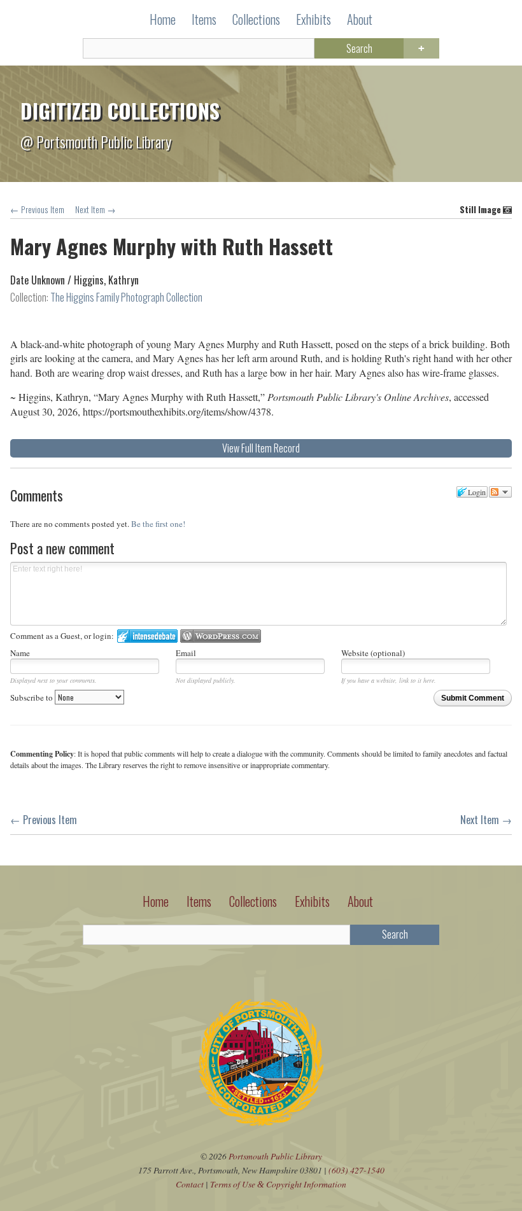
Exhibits (313, 19)
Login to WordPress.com (220, 636)
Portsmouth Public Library (275, 1156)
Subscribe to (32, 697)
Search (359, 48)
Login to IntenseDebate (147, 636)
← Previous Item (37, 209)
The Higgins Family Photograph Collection (126, 297)
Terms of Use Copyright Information (278, 1184)
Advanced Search (421, 48)
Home (163, 19)
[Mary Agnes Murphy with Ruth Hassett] (261, 317)
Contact (190, 1184)
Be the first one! (158, 523)
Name (20, 653)
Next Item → (95, 209)
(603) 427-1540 (356, 1170)
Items (204, 19)
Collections (256, 19)
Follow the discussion (500, 492)
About (359, 19)
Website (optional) (373, 653)
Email (186, 653)
